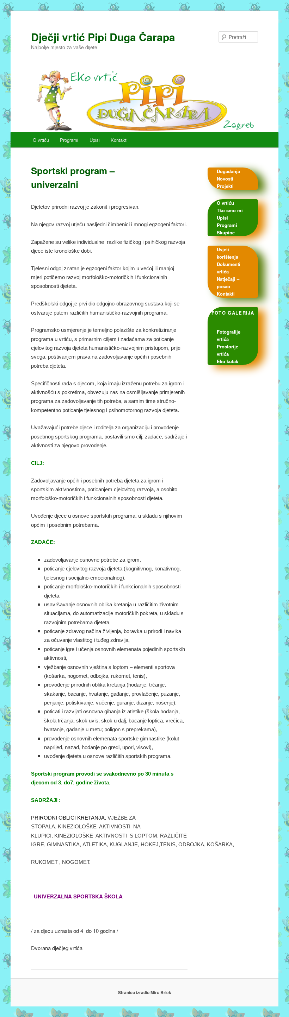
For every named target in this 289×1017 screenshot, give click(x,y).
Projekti (225, 186)
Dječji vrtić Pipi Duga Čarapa (103, 36)
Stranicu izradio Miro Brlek (144, 992)
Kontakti (119, 140)
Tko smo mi (230, 210)
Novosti (225, 178)
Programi (69, 140)
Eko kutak (227, 361)
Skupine (226, 232)
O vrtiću (41, 140)
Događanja (228, 171)
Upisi (95, 140)
